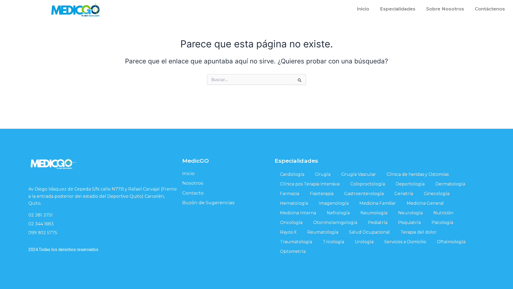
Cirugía (323, 174)
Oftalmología (451, 241)
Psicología (442, 222)
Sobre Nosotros (445, 9)
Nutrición (443, 212)
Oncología (291, 222)
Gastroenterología (364, 193)
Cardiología (292, 174)
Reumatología (322, 232)
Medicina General (425, 203)
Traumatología (296, 241)
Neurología (410, 212)
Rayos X (288, 232)
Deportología (410, 184)
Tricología (333, 241)
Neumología (373, 212)
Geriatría (403, 193)
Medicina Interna (298, 212)
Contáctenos (490, 9)
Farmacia (289, 193)
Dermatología (450, 184)
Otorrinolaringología (335, 222)
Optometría (293, 251)
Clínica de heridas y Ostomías (418, 174)
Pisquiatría (409, 222)
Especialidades (397, 9)
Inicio (363, 9)
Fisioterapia (321, 193)
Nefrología (338, 212)
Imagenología (334, 203)
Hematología (294, 203)
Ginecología (436, 193)
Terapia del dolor (419, 232)
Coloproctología (367, 184)
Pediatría (377, 222)
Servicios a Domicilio (405, 241)
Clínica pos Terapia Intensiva (310, 184)
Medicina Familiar (377, 203)
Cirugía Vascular (358, 174)
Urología (364, 241)
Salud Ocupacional (369, 232)
